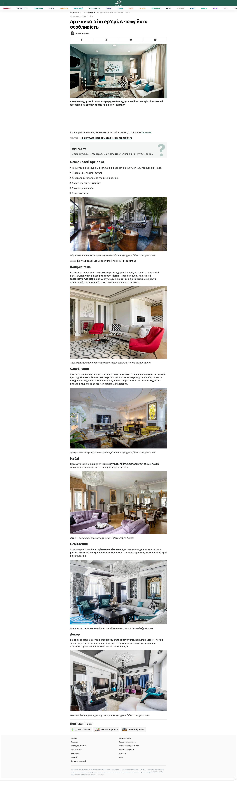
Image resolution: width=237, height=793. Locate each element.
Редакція (74, 742)
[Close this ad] (235, 779)
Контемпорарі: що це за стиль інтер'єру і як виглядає (106, 260)
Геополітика (22, 8)
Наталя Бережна (82, 33)
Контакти (122, 753)
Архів (121, 757)
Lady (225, 8)
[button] (81, 40)
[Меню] (4, 3)
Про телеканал (76, 750)
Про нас (74, 738)
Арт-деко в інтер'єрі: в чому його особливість (113, 12)
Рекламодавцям (125, 738)
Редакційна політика (78, 746)
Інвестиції (78, 8)
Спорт (120, 8)
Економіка (38, 8)
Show (215, 8)
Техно (192, 8)
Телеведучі (75, 753)
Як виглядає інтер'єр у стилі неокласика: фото (106, 137)
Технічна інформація (126, 750)
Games (204, 8)
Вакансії (74, 757)
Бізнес (51, 8)
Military (180, 8)
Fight (131, 8)
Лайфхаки (155, 8)
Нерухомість (94, 8)
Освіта (142, 8)
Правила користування (127, 742)
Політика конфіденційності (129, 746)
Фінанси (64, 8)
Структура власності (78, 761)
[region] (118, 787)
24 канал (146, 132)
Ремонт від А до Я (88, 12)
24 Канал (6, 8)
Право (108, 8)
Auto (168, 8)
